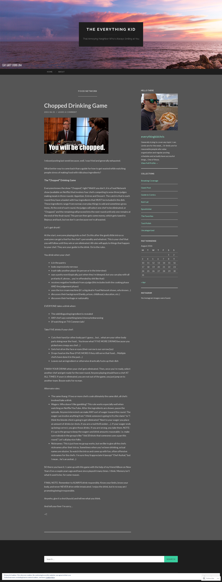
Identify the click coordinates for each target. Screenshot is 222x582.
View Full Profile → (149, 163)
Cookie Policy (50, 577)
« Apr (143, 282)
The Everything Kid (111, 29)
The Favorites (147, 216)
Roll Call (144, 202)
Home (50, 72)
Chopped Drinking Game (75, 105)
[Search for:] (111, 559)
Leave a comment (67, 112)
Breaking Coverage (149, 180)
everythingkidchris (152, 136)
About (61, 72)
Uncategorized (147, 230)
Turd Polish (146, 223)
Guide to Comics (148, 194)
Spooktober (146, 209)
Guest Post (146, 187)
